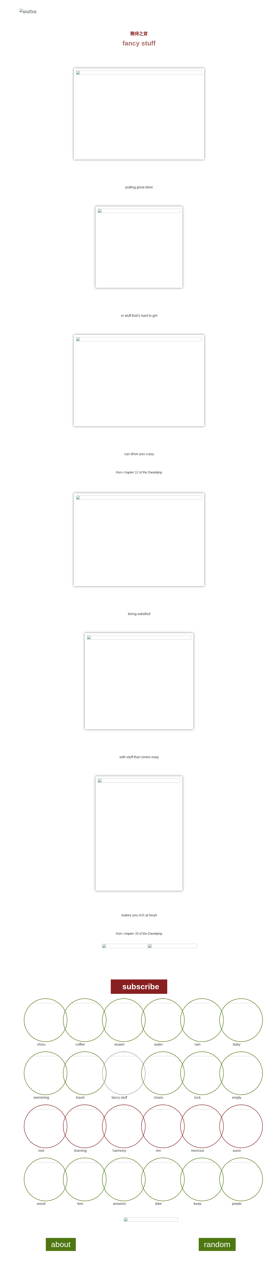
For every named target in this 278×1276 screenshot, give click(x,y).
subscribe (140, 986)
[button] (139, 986)
